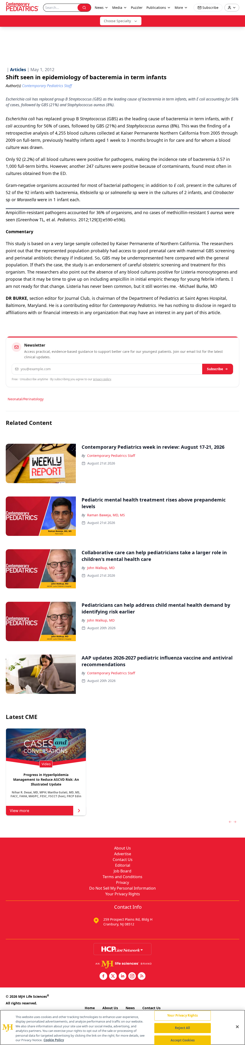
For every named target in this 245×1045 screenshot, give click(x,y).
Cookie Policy (54, 1040)
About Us (122, 848)
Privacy (122, 882)
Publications (156, 7)
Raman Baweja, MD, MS (106, 515)
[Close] (237, 1027)
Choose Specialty (117, 21)
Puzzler (137, 7)
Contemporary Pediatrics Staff (111, 455)
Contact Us (123, 859)
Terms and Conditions (122, 876)
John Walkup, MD (101, 567)
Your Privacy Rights (122, 894)
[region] (122, 1027)
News (130, 1008)
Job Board (122, 871)
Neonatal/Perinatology (26, 399)
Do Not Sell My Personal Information (122, 888)
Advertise (122, 853)
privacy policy (102, 379)
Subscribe (215, 369)
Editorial (122, 865)
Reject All (182, 1028)
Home (90, 1008)
